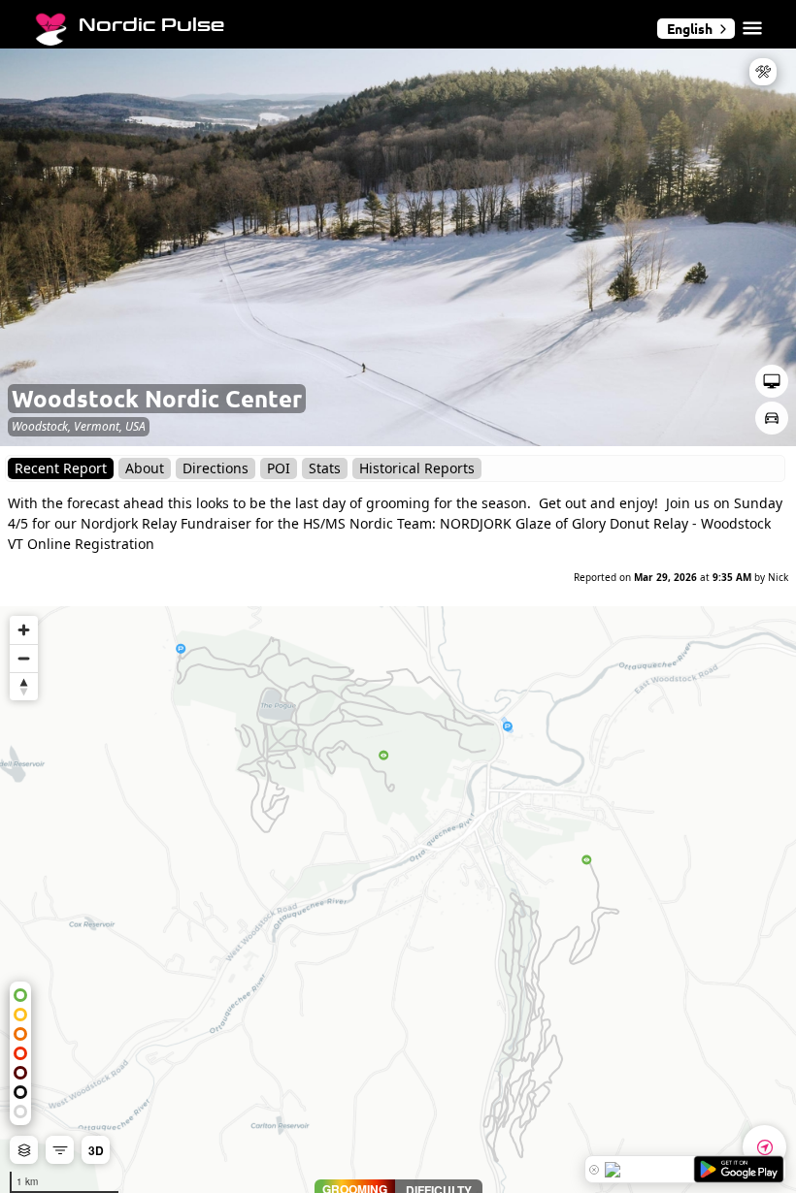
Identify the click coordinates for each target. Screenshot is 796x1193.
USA (135, 426)
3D (96, 1150)
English (690, 28)
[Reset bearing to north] (24, 686)
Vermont (96, 426)
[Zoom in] (24, 630)
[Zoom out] (24, 658)
